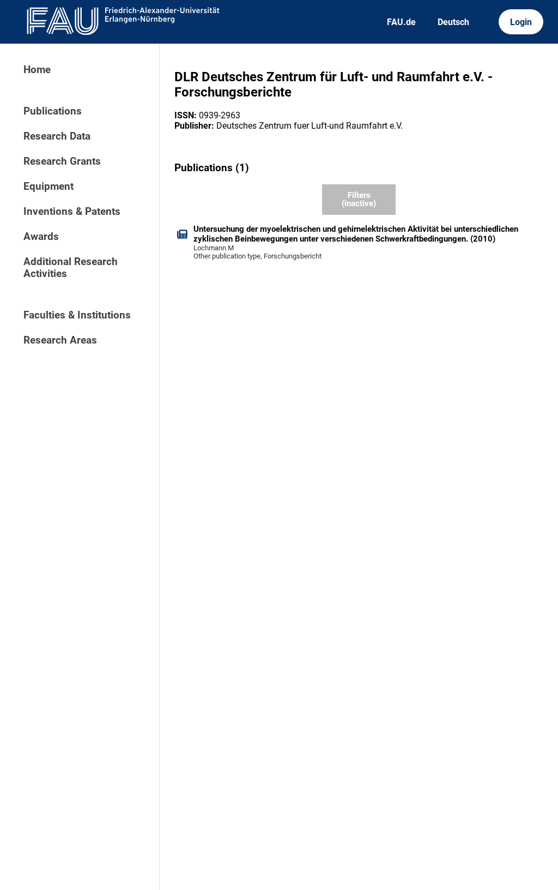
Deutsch (453, 22)
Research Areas (60, 340)
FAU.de (401, 22)
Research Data (56, 136)
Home (37, 70)
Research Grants (62, 161)
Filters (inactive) (359, 199)
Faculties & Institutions (77, 315)
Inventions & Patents (71, 212)
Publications (52, 111)
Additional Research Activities (70, 268)
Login (521, 22)
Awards (41, 237)
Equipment (48, 187)
